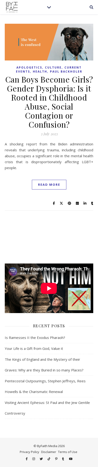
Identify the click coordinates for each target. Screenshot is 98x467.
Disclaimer (48, 452)
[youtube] (71, 459)
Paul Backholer (66, 71)
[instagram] (34, 459)
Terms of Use (67, 452)
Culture (53, 67)
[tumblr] (63, 459)
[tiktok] (49, 459)
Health (40, 71)
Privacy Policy (29, 452)
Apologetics (29, 67)
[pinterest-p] (56, 459)
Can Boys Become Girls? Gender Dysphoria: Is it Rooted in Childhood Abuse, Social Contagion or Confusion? (49, 101)
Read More (49, 184)
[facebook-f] (27, 459)
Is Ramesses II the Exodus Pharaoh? (35, 337)
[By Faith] (12, 7)
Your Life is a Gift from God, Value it (34, 348)
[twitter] (42, 459)
